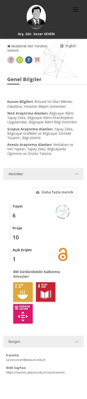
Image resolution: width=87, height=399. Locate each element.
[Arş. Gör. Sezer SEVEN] (36, 17)
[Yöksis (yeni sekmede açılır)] (37, 60)
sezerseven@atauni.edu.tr (25, 359)
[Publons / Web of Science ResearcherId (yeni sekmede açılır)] (28, 60)
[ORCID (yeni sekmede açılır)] (20, 60)
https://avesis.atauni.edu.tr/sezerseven (35, 372)
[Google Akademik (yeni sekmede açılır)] (10, 60)
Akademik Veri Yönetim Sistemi (27, 48)
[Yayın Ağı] (62, 211)
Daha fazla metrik (57, 192)
